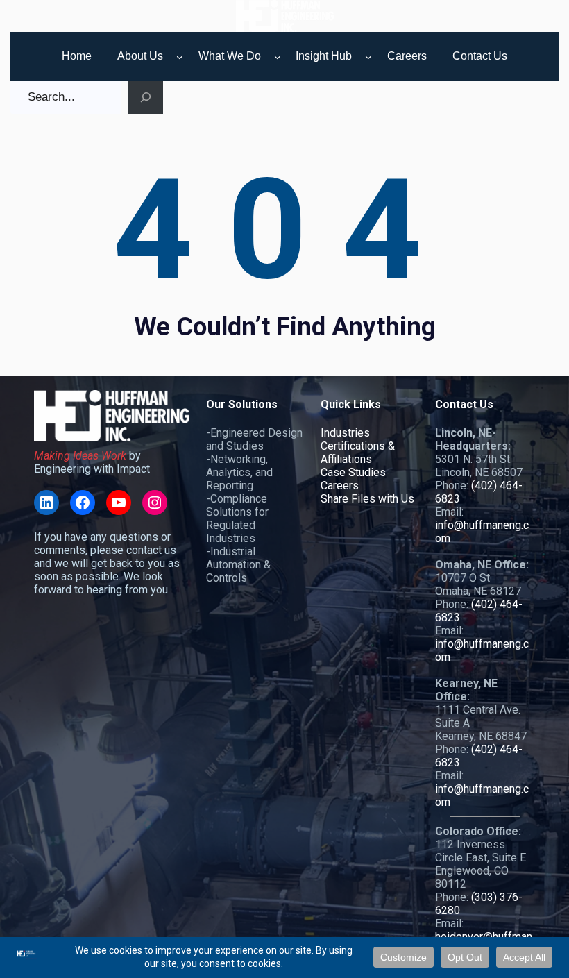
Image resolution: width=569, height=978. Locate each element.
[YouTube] (118, 502)
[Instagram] (154, 502)
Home (77, 56)
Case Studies (353, 472)
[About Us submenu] (179, 56)
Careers (340, 485)
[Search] (145, 97)
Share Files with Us (367, 498)
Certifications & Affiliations (358, 452)
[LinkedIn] (46, 502)
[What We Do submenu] (277, 56)
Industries (345, 432)
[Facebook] (82, 502)
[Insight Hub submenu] (368, 56)
